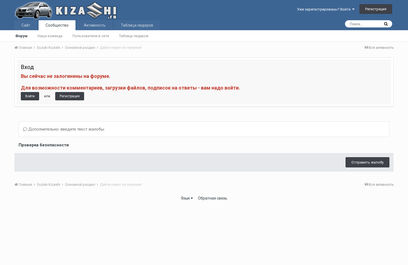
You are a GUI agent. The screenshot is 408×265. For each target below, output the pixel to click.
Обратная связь (212, 198)
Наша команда (49, 36)
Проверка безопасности (44, 144)
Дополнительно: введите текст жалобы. (66, 129)
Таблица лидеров (133, 36)
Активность (94, 25)
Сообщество (57, 25)
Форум (21, 36)
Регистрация (375, 9)
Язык (186, 198)
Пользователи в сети (90, 36)
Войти (30, 96)
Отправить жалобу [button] (367, 162)
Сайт (25, 25)
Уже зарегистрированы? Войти (324, 9)
